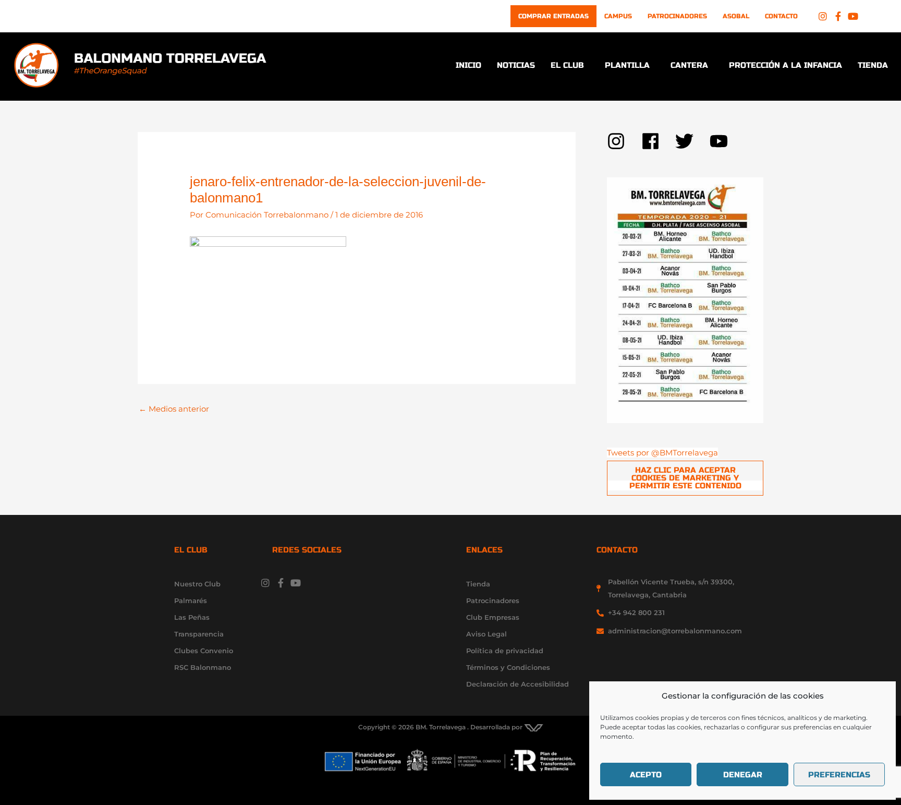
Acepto (646, 774)
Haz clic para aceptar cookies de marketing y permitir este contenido (685, 477)
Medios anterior (174, 409)
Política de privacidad (504, 650)
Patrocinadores (677, 16)
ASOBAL (736, 16)
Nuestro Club (197, 584)
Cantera (689, 65)
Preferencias (839, 774)
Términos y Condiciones (508, 667)
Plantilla (627, 65)
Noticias (516, 65)
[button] (570, 65)
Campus (618, 16)
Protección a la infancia (785, 65)
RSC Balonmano (202, 667)
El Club (567, 65)
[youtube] (722, 141)
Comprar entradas (553, 16)
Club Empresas (492, 617)
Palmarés (190, 600)
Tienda (873, 65)
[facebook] (658, 141)
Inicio (468, 65)
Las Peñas (192, 617)
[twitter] (692, 141)
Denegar (742, 774)
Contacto (781, 16)
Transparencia (199, 634)
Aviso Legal (486, 634)
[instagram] (624, 141)
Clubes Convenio (203, 650)
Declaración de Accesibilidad (517, 684)
